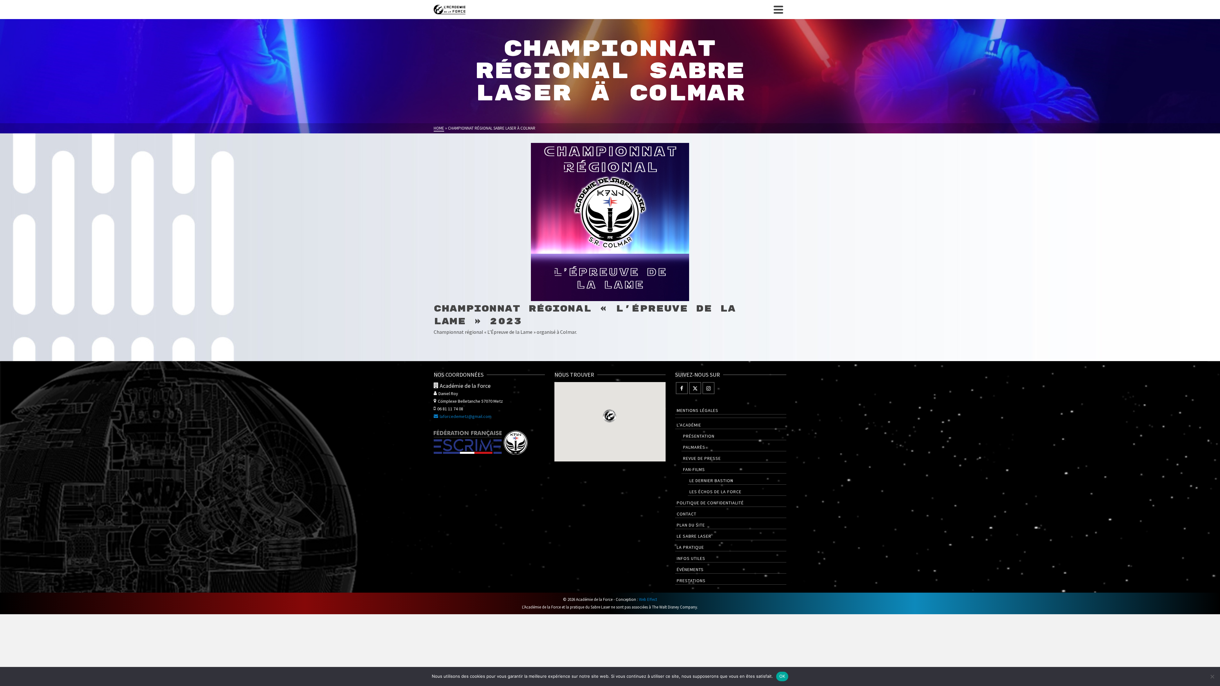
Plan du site (691, 525)
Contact (686, 514)
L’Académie (689, 425)
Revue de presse (702, 458)
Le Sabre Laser (694, 536)
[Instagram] (708, 388)
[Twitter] (695, 388)
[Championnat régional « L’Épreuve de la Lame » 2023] (610, 222)
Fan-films (694, 469)
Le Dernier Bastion (711, 480)
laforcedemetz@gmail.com (465, 416)
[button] (609, 415)
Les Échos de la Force (715, 491)
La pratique (690, 547)
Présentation (699, 436)
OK (782, 676)
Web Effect (648, 599)
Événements (690, 569)
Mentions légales (697, 410)
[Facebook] (682, 388)
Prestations (691, 580)
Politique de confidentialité (710, 503)
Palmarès (694, 447)
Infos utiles (691, 558)
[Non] (1212, 676)
